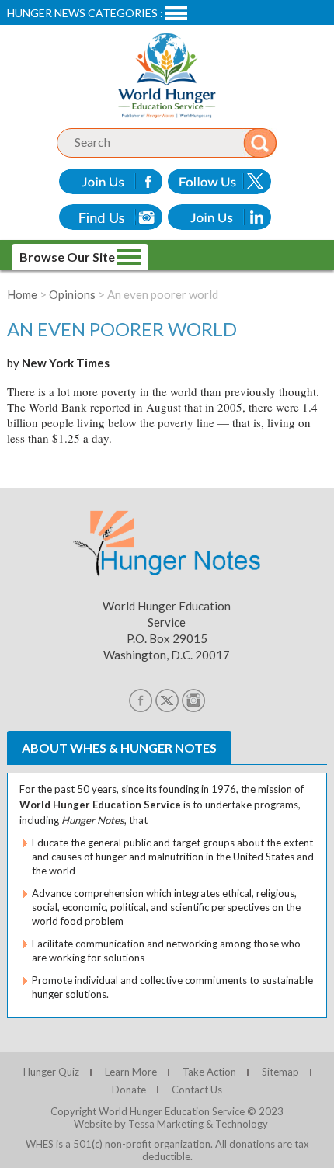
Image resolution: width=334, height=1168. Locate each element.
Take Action (209, 1071)
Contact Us (197, 1089)
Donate (129, 1089)
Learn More (131, 1071)
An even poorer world (122, 329)
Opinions (72, 294)
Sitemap (280, 1071)
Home (22, 294)
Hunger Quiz (51, 1071)
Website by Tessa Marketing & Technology (171, 1124)
